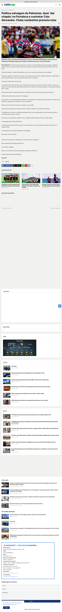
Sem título (14, 366)
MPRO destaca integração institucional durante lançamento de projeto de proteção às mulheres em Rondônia (34, 535)
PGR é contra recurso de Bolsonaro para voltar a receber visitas (27, 393)
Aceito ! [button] (6, 607)
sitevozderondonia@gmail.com (10, 576)
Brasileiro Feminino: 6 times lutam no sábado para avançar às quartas (51, 185)
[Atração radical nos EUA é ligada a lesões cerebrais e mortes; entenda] (5, 516)
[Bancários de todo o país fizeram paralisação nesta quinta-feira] (5, 505)
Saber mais (14, 604)
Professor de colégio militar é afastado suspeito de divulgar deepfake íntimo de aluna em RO (35, 435)
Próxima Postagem (55, 208)
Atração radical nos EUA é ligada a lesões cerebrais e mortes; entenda (28, 514)
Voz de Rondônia (36, 609)
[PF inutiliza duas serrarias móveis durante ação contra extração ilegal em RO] (6, 416)
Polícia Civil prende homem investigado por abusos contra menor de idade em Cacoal (33, 442)
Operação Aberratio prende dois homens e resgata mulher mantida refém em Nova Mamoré (34, 428)
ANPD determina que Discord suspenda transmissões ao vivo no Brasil (29, 400)
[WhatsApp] (23, 165)
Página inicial (5, 10)
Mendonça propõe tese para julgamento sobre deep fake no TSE (27, 373)
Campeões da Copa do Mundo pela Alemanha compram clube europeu (11, 185)
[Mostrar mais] (32, 165)
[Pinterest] (26, 165)
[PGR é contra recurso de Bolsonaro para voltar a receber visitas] (6, 395)
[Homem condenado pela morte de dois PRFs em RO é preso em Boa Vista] (6, 381)
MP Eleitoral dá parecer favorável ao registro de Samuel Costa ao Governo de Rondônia (32, 496)
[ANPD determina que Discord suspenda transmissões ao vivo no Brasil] (6, 402)
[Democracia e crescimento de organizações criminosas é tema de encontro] (6, 388)
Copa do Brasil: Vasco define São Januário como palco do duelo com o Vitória (31, 186)
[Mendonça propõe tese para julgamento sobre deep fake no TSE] (6, 374)
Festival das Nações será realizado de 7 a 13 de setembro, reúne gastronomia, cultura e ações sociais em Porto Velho (34, 490)
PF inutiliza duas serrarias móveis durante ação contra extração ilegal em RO (31, 414)
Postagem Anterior (6, 208)
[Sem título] (6, 367)
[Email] (29, 165)
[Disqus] (31, 228)
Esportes (11, 10)
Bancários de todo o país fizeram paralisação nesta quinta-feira (26, 503)
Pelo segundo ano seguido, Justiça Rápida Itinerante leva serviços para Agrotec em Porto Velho (34, 528)
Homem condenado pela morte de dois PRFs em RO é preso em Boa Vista (30, 379)
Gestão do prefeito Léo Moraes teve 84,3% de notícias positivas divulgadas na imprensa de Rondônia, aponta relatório (33, 483)
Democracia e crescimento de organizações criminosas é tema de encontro (30, 386)
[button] (2, 5)
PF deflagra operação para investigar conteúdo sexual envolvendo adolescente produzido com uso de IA (34, 422)
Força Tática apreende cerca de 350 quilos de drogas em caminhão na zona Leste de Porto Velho (34, 449)
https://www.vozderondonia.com (10, 573)
